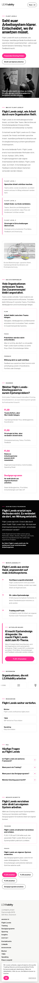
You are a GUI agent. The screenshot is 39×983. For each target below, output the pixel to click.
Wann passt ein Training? (11, 767)
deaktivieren (32, 978)
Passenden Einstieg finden (14, 56)
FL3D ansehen (25, 875)
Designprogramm (8, 929)
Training (4, 926)
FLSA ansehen (9, 881)
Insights (4, 934)
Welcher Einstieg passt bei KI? (14, 780)
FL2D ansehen (9, 875)
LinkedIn (4, 944)
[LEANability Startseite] (8, 5)
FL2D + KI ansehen (19, 659)
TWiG (3, 954)
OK (6, 978)
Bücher (4, 951)
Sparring (4, 931)
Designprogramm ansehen (14, 887)
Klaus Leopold (6, 960)
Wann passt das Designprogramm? (15, 773)
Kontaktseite (6, 941)
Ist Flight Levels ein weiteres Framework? (13, 760)
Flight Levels (6, 923)
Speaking (4, 957)
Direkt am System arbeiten (14, 62)
